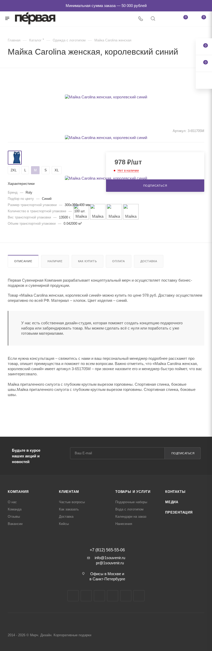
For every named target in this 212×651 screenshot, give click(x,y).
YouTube (99, 595)
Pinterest (139, 595)
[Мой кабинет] (165, 19)
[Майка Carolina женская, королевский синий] (106, 97)
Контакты (175, 492)
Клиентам (69, 492)
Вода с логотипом (129, 509)
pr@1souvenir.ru (110, 563)
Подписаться (183, 453)
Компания (18, 492)
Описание (23, 261)
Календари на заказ (130, 516)
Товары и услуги (132, 492)
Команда (14, 509)
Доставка (148, 261)
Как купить (87, 261)
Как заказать (69, 509)
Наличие (55, 261)
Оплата (118, 261)
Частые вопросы (72, 502)
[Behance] (112, 595)
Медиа (171, 502)
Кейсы (64, 524)
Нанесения (123, 524)
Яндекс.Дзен (125, 595)
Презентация (179, 512)
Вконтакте (73, 595)
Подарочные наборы (131, 502)
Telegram (86, 595)
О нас (12, 502)
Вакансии (15, 524)
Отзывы (14, 516)
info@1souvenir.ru (110, 557)
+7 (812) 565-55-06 (107, 550)
